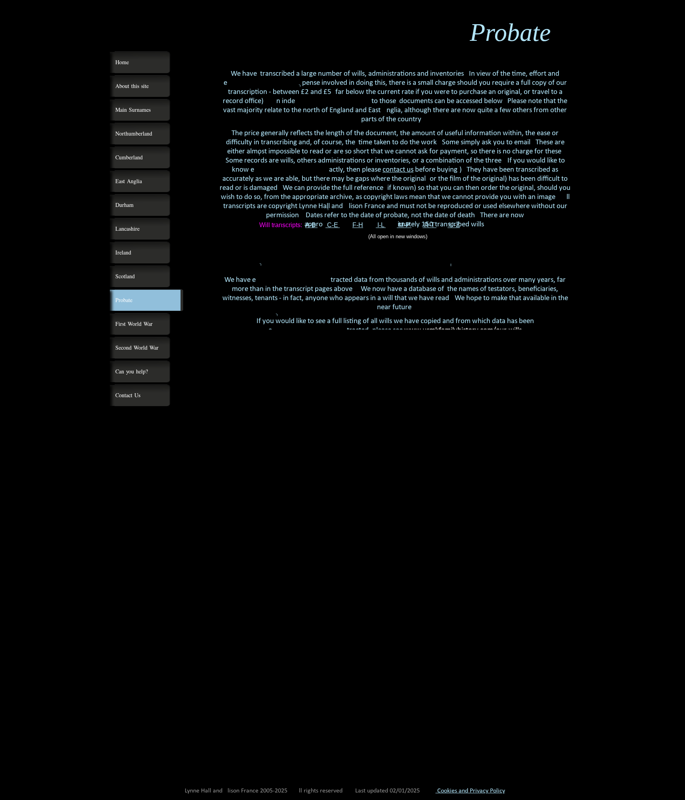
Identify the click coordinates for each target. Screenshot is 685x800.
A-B (311, 225)
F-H (357, 225)
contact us (398, 170)
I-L (381, 225)
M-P (404, 225)
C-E (332, 225)
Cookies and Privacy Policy (470, 791)
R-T (429, 225)
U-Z (454, 225)
